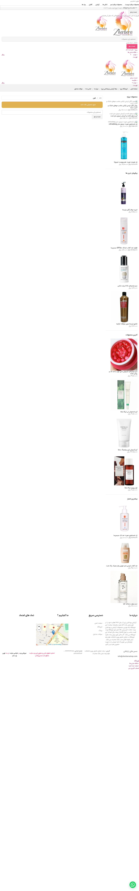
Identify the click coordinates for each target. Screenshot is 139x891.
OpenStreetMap (57, 644)
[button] (53, 632)
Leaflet (49, 644)
